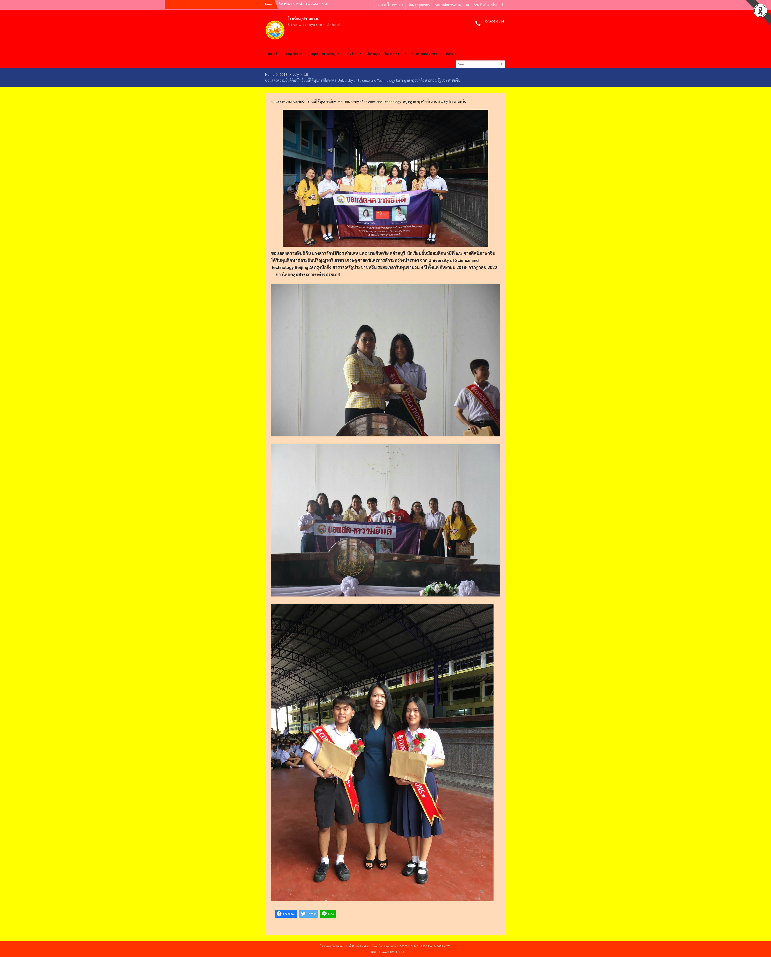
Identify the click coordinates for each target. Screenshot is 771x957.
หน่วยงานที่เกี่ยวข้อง (424, 53)
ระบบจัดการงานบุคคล (452, 4)
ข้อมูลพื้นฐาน (293, 53)
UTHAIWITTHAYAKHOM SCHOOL (385, 952)
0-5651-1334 (494, 21)
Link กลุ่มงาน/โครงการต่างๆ (384, 53)
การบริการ (351, 53)
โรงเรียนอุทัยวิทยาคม (303, 18)
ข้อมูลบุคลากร (419, 4)
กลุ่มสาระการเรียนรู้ (323, 53)
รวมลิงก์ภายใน (485, 4)
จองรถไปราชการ (390, 4)
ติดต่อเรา (451, 53)
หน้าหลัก (273, 53)
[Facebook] (502, 4)
